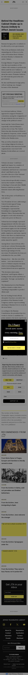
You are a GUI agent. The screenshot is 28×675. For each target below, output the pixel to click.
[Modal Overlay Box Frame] (14, 337)
